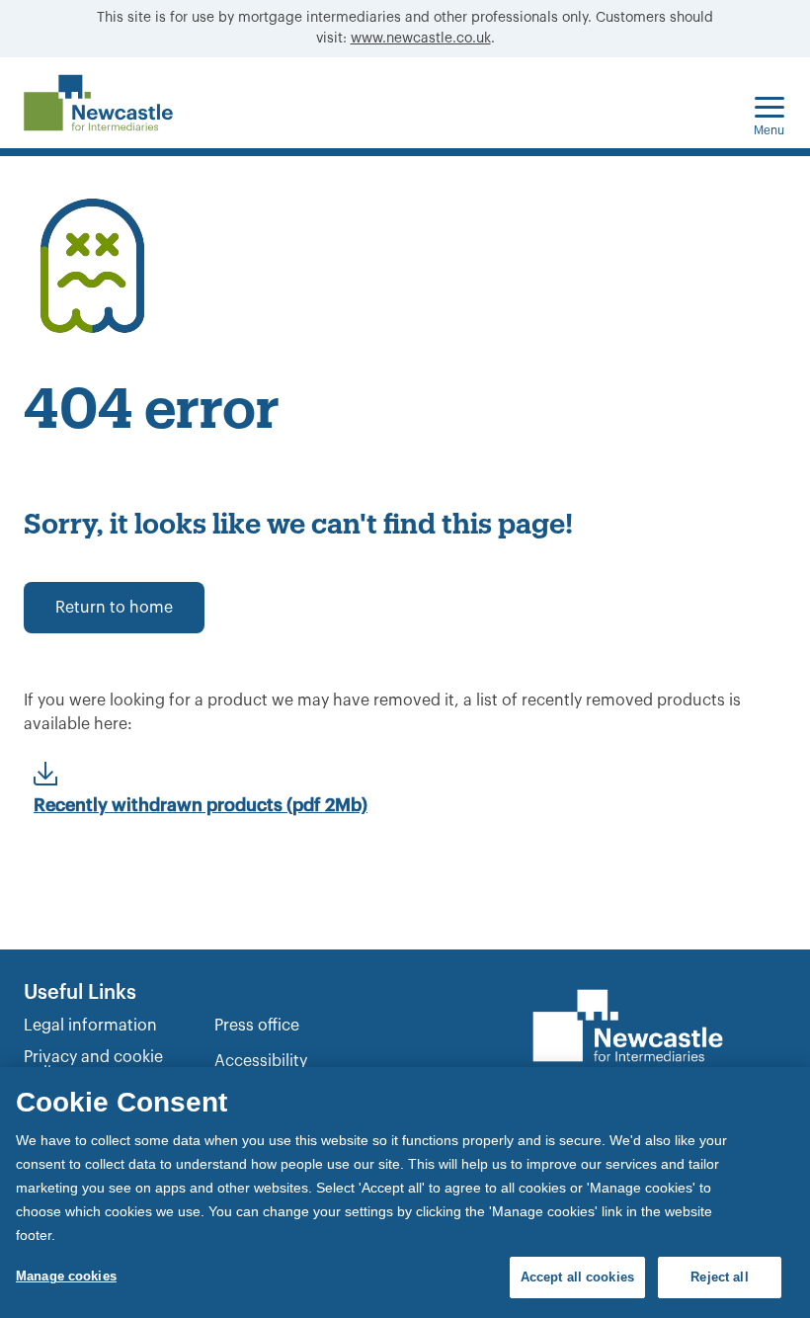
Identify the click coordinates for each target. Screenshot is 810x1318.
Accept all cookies (577, 1277)
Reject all (719, 1277)
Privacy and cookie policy (93, 1065)
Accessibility (260, 1061)
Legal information (90, 1025)
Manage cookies (66, 1276)
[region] (405, 1192)
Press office (256, 1025)
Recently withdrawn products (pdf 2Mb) (200, 805)
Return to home (114, 608)
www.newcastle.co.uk (421, 38)
